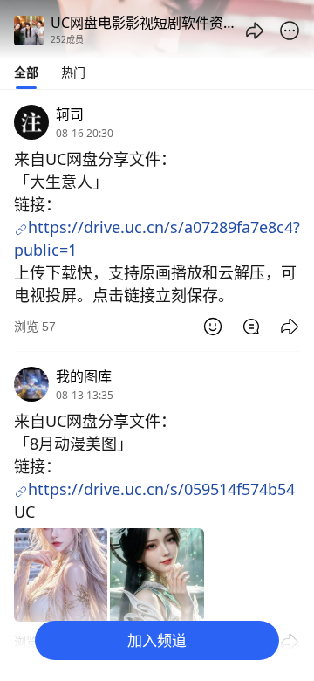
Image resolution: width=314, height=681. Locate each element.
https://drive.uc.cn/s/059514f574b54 (161, 488)
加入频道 (157, 640)
